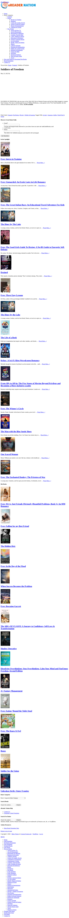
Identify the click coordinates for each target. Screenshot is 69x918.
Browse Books (8, 849)
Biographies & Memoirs (17, 33)
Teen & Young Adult (16, 56)
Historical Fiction (12, 882)
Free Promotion (8, 844)
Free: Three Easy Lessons (12, 295)
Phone (5, 129)
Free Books (7, 847)
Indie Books (10, 887)
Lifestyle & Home (15, 45)
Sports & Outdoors (16, 54)
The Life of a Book (9, 337)
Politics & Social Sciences (14, 896)
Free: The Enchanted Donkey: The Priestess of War (23, 477)
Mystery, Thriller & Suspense (27, 115)
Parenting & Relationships (18, 47)
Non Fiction (10, 29)
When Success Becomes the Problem (16, 586)
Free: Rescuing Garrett (11, 606)
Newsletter (7, 914)
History (13, 44)
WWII (2, 116)
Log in (41, 834)
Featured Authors (12, 874)
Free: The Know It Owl (11, 731)
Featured (9, 16)
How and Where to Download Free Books (15, 59)
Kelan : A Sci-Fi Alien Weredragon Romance (20, 360)
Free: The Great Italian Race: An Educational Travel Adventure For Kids (32, 205)
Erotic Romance (11, 873)
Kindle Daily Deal (9, 913)
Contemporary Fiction (13, 861)
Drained (4, 272)
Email (6, 123)
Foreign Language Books (17, 39)
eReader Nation (5, 2)
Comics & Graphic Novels (18, 23)
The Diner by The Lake (11, 224)
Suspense (50, 115)
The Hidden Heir (8, 546)
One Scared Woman (9, 454)
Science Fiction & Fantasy (18, 24)
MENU (3, 837)
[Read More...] (41, 162)
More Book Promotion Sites (11, 828)
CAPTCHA (7, 128)
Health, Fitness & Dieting (17, 42)
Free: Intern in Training (11, 159)
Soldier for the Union (10, 771)
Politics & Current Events (17, 48)
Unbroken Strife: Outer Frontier (15, 791)
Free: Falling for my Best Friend (15, 526)
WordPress (35, 834)
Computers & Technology (14, 859)
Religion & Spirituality (17, 50)
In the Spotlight (11, 871)
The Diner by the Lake (10, 315)
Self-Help (13, 53)
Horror (9, 867)
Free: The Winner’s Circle (12, 408)
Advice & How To (16, 30)
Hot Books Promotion (10, 843)
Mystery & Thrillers (16, 19)
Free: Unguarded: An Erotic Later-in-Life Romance (23, 182)
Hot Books (16, 115)
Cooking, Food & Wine (17, 35)
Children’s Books (12, 856)
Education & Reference (17, 38)
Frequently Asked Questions (11, 813)
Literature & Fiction (16, 27)
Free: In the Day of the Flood (13, 566)
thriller (55, 115)
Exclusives (10, 868)
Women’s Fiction (11, 909)
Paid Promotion (8, 841)
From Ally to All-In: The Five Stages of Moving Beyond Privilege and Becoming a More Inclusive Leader (31, 384)
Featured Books (8, 846)
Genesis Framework (26, 834)
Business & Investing (13, 855)
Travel (12, 58)
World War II (60, 115)
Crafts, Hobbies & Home (17, 36)
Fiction (9, 18)
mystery (45, 115)
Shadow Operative (9, 648)
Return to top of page (6, 831)
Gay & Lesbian (15, 41)
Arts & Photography (16, 32)
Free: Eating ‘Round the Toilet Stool (16, 711)
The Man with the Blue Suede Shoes (16, 431)
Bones (3, 751)
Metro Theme (15, 834)
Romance (13, 21)
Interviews (10, 888)
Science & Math (15, 51)
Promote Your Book (9, 911)
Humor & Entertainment (17, 26)
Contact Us (7, 62)
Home (5, 13)
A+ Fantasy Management (11, 691)
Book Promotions (8, 61)
